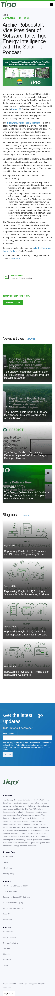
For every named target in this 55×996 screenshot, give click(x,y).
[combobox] (9, 993)
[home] (9, 4)
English (6, 993)
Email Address (8, 734)
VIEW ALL (31, 339)
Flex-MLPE (16, 109)
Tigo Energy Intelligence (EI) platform (23, 123)
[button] (51, 4)
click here (15, 258)
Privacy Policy (14, 745)
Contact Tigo (13, 302)
